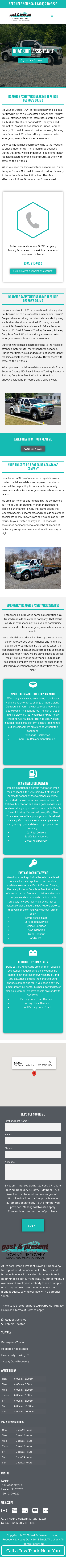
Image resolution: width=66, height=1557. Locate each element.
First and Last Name (17, 1121)
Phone (9, 1148)
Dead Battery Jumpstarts (33, 962)
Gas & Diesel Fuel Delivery (33, 783)
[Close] (50, 1062)
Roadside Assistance (14, 1348)
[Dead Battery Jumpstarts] (33, 953)
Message (10, 1162)
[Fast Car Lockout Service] (33, 863)
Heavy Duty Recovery (16, 1361)
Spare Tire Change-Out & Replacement (33, 694)
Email (8, 1134)
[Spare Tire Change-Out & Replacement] (33, 685)
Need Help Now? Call (23, 4)
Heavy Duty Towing (13, 1355)
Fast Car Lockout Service (33, 873)
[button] (34, 1074)
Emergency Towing (13, 1342)
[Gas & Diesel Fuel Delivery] (33, 774)
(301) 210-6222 (47, 4)
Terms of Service (26, 1310)
